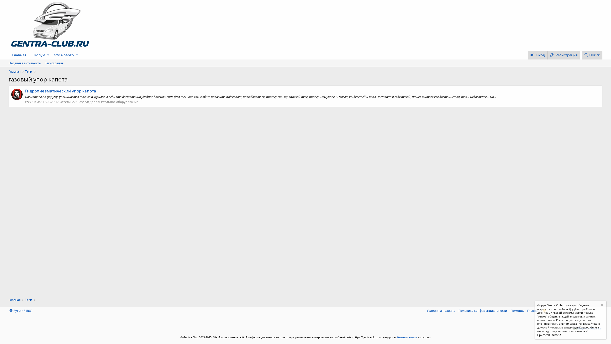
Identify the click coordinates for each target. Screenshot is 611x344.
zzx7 (28, 102)
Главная (19, 55)
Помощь (517, 310)
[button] (48, 55)
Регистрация (54, 63)
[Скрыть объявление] (602, 305)
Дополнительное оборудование (114, 102)
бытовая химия (407, 337)
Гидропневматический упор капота (60, 91)
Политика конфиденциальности (482, 310)
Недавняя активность (25, 63)
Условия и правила (441, 310)
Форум (39, 55)
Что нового (64, 55)
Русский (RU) (22, 310)
